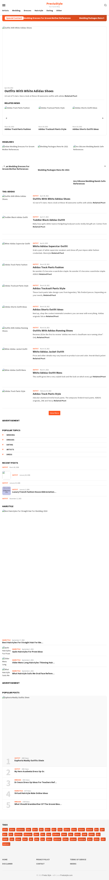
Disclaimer (7, 864)
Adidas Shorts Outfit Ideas (86, 129)
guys (5, 834)
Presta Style (46, 875)
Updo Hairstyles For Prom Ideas (27, 651)
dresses (10, 440)
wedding (11, 435)
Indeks (73, 864)
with (103, 839)
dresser (81, 829)
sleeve (49, 839)
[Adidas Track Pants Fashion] (20, 115)
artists (10, 449)
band (35, 829)
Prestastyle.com (66, 875)
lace (42, 834)
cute (60, 829)
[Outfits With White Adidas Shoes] (54, 55)
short (25, 839)
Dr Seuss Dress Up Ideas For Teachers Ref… (35, 782)
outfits (91, 834)
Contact (40, 864)
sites (36, 839)
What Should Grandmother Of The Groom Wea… (38, 804)
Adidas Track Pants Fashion (18, 129)
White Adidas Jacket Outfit (48, 351)
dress (9, 454)
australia (20, 829)
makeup (56, 834)
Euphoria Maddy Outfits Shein (29, 760)
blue (53, 829)
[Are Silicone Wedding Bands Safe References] (90, 161)
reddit (5, 839)
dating (10, 445)
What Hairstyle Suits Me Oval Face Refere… (33, 673)
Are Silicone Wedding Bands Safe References (89, 182)
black (48, 829)
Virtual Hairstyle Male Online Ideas (31, 793)
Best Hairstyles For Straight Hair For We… (22, 642)
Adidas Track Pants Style (47, 393)
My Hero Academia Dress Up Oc (29, 771)
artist (5, 829)
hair (10, 834)
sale (11, 839)
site (31, 839)
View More (54, 413)
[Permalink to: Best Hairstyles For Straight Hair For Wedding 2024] (54, 574)
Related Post (71, 96)
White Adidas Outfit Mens (47, 372)
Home (4, 859)
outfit (84, 834)
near (70, 834)
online (77, 834)
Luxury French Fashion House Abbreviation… (34, 492)
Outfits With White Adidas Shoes (29, 91)
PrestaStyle (54, 4)
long (48, 834)
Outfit (36, 196)
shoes (18, 839)
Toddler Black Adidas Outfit (49, 219)
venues (73, 839)
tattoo (65, 839)
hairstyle (18, 834)
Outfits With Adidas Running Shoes (53, 330)
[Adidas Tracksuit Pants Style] (55, 115)
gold (102, 829)
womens (6, 844)
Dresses (17, 780)
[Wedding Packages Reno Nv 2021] (54, 156)
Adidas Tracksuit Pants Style (52, 129)
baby (28, 829)
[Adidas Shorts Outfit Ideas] (88, 115)
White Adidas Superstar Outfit (50, 246)
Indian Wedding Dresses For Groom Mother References (37, 18)
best (41, 829)
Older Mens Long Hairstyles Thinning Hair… (33, 662)
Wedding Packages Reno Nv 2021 (88, 18)
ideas (36, 834)
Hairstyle (6, 640)
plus (98, 834)
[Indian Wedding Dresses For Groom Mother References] (19, 154)
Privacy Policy (43, 859)
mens (64, 834)
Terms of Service (78, 859)
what (90, 839)
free (96, 829)
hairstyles (28, 834)
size (42, 839)
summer (57, 839)
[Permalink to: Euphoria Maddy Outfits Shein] (54, 725)
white (97, 839)
